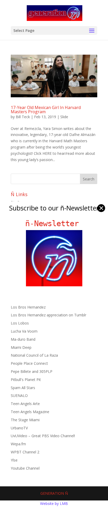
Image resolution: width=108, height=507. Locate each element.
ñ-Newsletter (54, 223)
